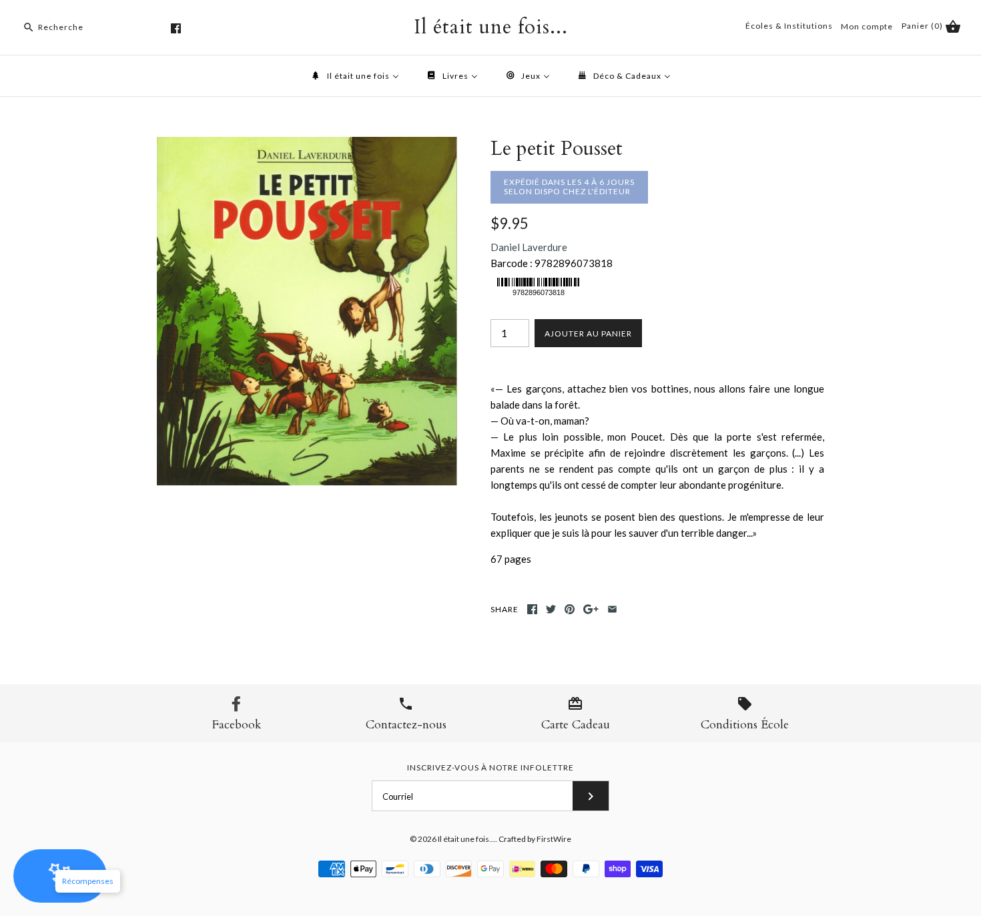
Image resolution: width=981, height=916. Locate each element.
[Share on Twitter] (551, 609)
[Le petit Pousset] (307, 145)
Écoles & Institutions (789, 26)
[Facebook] (176, 28)
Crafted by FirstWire (535, 839)
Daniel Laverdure (528, 247)
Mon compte (867, 26)
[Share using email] (612, 609)
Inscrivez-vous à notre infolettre (490, 767)
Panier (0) (923, 26)
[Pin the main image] (570, 609)
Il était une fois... (466, 839)
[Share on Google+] (591, 609)
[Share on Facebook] (532, 609)
